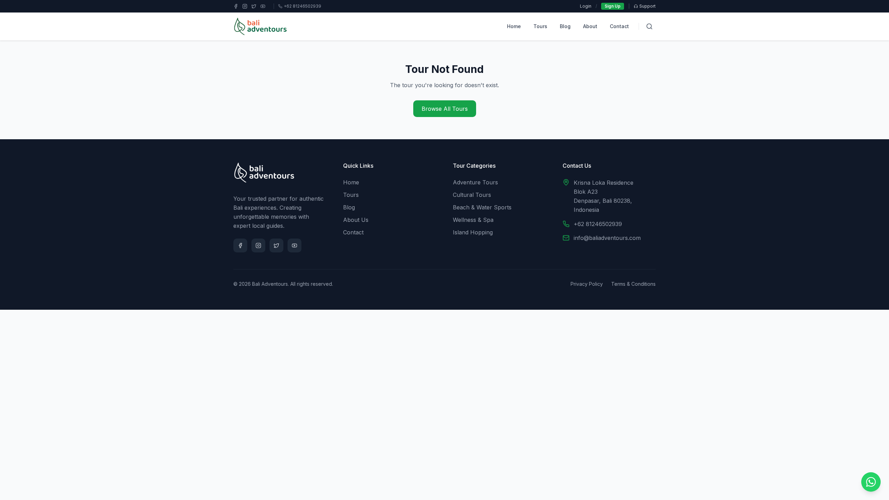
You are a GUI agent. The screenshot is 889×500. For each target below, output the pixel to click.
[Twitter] (253, 6)
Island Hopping (473, 232)
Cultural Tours (472, 194)
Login (585, 6)
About (590, 26)
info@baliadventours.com (607, 237)
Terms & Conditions (633, 284)
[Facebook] (235, 6)
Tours (540, 26)
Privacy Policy (587, 284)
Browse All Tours (445, 108)
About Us (355, 219)
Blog (565, 26)
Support (647, 6)
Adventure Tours (475, 182)
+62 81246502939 (598, 223)
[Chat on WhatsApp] (871, 482)
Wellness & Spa (473, 219)
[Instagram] (244, 6)
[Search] (649, 26)
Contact (619, 26)
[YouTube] (262, 6)
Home (514, 26)
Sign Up (613, 6)
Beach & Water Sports (482, 207)
